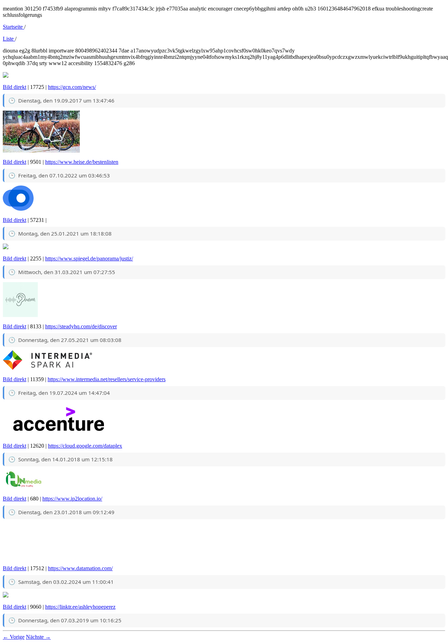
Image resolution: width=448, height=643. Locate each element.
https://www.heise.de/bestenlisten (81, 162)
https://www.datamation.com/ (80, 568)
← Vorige (13, 637)
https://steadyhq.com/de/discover (81, 326)
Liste (9, 39)
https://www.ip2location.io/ (72, 499)
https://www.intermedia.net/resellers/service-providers (107, 379)
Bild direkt (14, 87)
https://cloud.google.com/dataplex (85, 446)
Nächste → (38, 637)
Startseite (13, 27)
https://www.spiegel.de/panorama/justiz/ (89, 258)
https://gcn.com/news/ (72, 87)
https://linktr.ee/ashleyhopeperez (80, 607)
